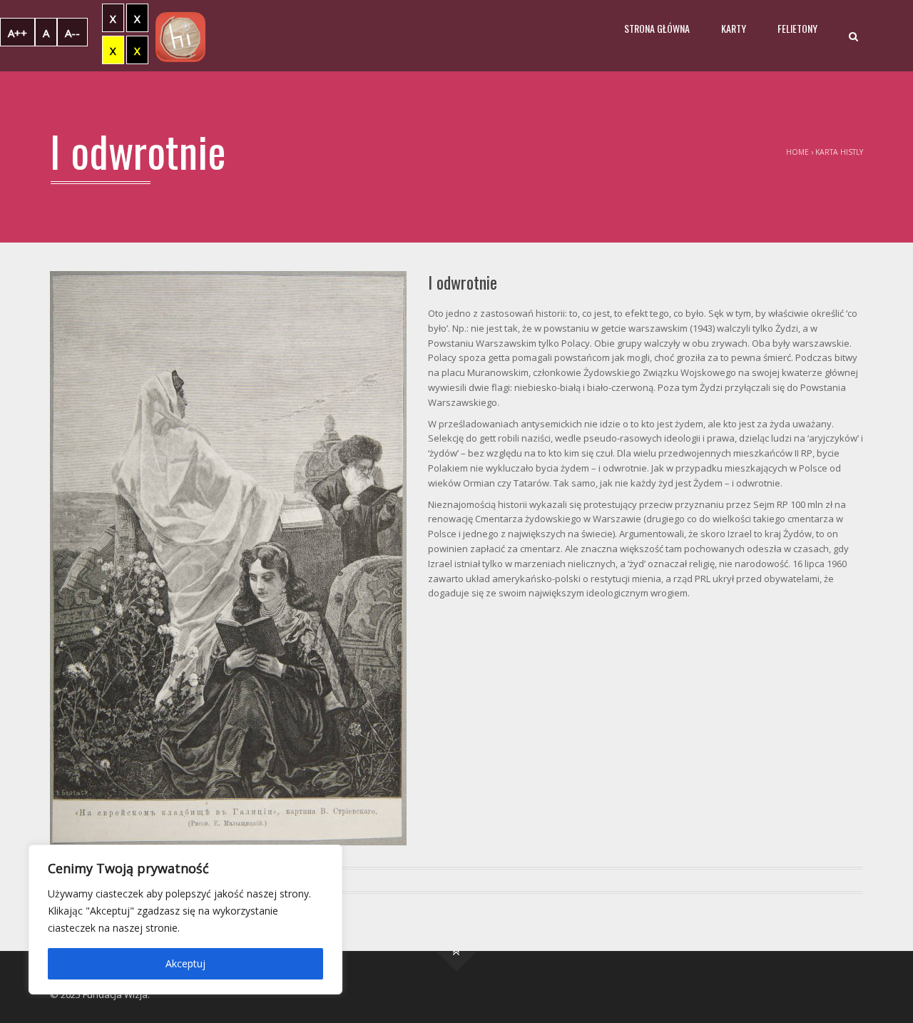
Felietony (797, 28)
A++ (17, 33)
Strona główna (657, 28)
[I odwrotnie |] (180, 35)
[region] (185, 919)
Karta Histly (839, 152)
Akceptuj (185, 963)
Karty (733, 28)
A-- (72, 33)
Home (797, 152)
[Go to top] (457, 951)
